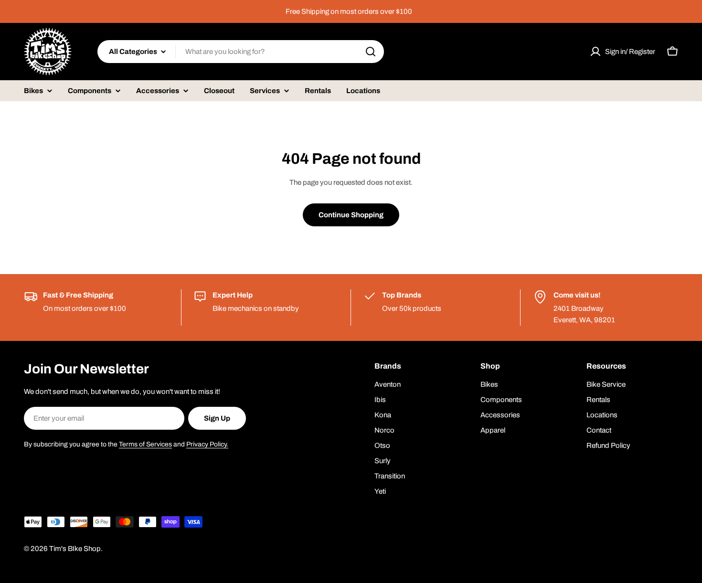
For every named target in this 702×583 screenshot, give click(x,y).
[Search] (370, 51)
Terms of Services (145, 444)
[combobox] (240, 51)
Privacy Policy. (207, 444)
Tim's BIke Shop (75, 548)
